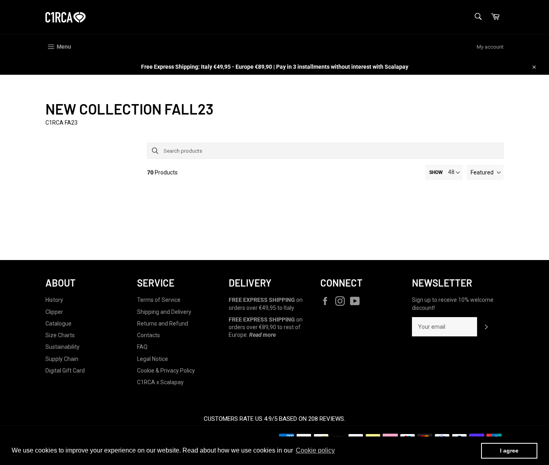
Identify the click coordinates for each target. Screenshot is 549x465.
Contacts (148, 335)
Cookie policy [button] (315, 450)
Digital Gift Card (65, 370)
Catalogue (58, 323)
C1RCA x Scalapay (160, 382)
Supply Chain (61, 359)
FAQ (142, 347)
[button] (485, 172)
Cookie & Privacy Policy (166, 370)
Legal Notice (152, 359)
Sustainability (62, 347)
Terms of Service (158, 300)
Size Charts (60, 335)
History (54, 300)
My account (490, 47)
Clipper (54, 312)
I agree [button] (509, 450)
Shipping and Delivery (164, 312)
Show (436, 172)
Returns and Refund (162, 323)
